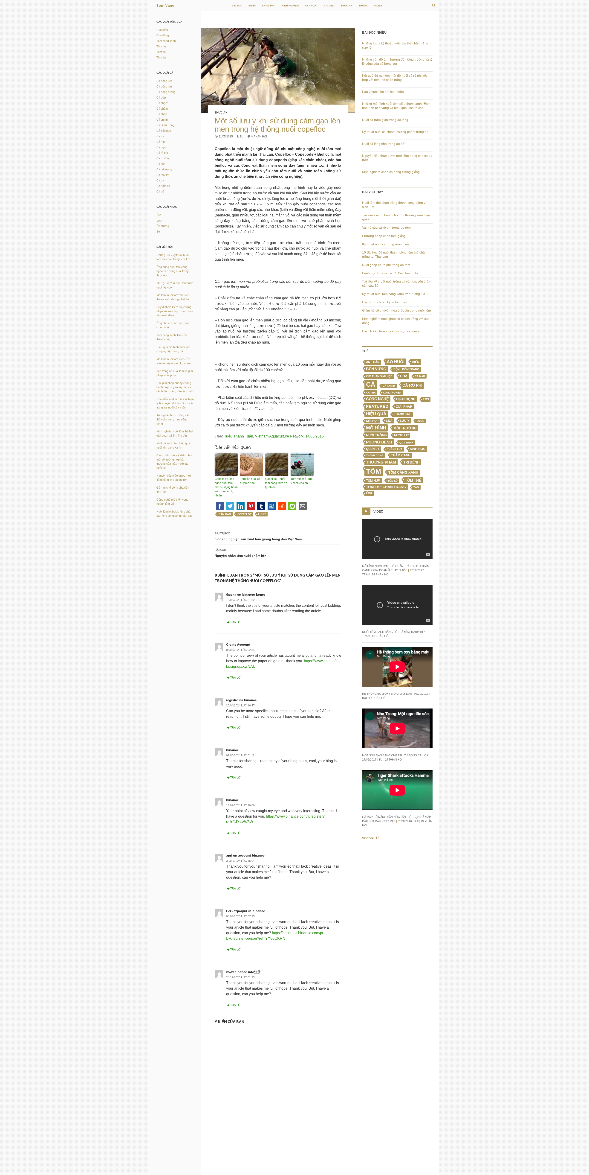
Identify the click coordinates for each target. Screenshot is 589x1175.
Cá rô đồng (163, 158)
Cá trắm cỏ (163, 186)
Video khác (372, 838)
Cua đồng (162, 35)
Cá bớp (161, 97)
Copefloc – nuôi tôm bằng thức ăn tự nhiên (276, 483)
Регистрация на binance (245, 911)
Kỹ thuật (311, 5)
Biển (415, 362)
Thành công (375, 455)
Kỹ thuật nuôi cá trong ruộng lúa (385, 244)
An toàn (372, 362)
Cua (403, 376)
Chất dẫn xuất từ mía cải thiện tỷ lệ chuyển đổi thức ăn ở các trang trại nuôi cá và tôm (175, 403)
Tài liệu (329, 5)
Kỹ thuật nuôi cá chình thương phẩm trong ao (395, 132)
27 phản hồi (393, 759)
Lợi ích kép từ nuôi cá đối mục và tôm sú (391, 331)
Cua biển (162, 30)
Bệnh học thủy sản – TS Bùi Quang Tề (390, 273)
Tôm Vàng (165, 5)
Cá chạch (162, 103)
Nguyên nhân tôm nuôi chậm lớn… (242, 552)
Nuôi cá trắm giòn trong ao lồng (385, 120)
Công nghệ (377, 399)
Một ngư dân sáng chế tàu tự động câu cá (395, 755)
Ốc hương (162, 226)
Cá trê (160, 191)
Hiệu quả (376, 413)
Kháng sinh (402, 414)
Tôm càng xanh (403, 472)
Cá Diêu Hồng (165, 125)
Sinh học (417, 449)
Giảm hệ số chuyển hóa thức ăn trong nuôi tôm (396, 310)
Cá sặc (160, 164)
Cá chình (389, 385)
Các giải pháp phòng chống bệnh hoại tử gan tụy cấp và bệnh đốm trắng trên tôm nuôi (174, 387)
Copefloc (244, 514)
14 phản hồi (380, 574)
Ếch (369, 493)
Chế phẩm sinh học (379, 376)
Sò (158, 231)
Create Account (238, 644)
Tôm (373, 471)
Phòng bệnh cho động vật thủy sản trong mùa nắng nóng (172, 419)
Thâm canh (400, 455)
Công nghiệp (392, 392)
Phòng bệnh (379, 442)
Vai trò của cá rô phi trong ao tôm (386, 227)
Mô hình (376, 427)
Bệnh (252, 5)
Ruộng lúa (394, 449)
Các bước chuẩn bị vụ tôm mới (384, 302)
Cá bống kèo (164, 81)
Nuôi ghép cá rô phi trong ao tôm (386, 265)
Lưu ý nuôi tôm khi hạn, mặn (383, 91)
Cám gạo (225, 514)
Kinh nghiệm (290, 5)
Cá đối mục (163, 130)
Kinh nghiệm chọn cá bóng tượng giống (391, 172)
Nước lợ (401, 435)
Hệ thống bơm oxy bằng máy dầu (387, 693)
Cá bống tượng (166, 92)
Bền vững (376, 369)
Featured (377, 406)
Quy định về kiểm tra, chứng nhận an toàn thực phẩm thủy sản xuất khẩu (174, 311)
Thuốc (363, 5)
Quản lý (372, 449)
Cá (370, 384)
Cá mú (160, 141)
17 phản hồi (377, 698)
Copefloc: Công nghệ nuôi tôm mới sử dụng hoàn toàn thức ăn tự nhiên (226, 487)
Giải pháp (404, 406)
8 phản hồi (259, 136)
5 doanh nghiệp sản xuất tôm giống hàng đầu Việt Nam (258, 536)
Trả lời (235, 622)
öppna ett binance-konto (245, 594)
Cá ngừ (161, 147)
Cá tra (371, 392)
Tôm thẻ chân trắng (386, 487)
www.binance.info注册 (243, 972)
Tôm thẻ (413, 480)
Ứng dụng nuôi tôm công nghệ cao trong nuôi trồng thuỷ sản (172, 271)
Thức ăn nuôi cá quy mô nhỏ (250, 481)
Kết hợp (372, 421)
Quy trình (406, 442)
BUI (242, 136)
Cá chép (161, 114)
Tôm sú (393, 480)
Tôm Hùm (373, 480)
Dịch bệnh (406, 399)
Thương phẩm (381, 462)
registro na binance (241, 700)
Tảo (416, 487)
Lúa (389, 421)
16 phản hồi (380, 636)
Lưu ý (262, 514)
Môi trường (405, 428)
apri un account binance (245, 855)
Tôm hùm (162, 46)
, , (274, 436)
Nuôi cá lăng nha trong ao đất (383, 144)
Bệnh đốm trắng (406, 369)
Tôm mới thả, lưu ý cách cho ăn (301, 481)
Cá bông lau (164, 86)
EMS (426, 399)
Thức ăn (346, 5)
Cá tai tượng (164, 169)
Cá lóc (160, 136)
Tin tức (237, 5)
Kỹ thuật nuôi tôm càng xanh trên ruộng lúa (393, 294)
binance (232, 750)
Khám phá (268, 5)
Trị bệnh (411, 462)
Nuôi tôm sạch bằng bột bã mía (385, 632)
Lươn (420, 421)
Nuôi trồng (376, 435)
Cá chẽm (162, 108)
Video (378, 5)
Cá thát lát (162, 175)
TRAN (366, 574)
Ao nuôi (395, 361)
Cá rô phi (412, 385)
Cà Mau (420, 376)
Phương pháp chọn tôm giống (384, 236)
